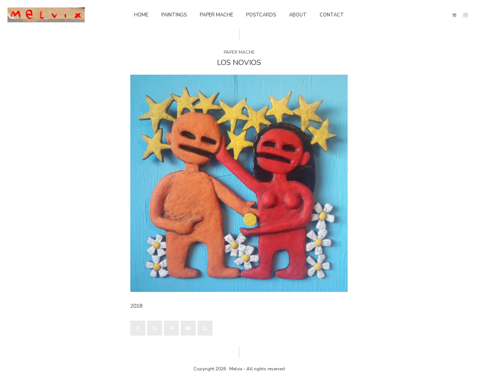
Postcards (261, 15)
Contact (332, 15)
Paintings (174, 15)
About (298, 15)
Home (141, 15)
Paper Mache (216, 15)
